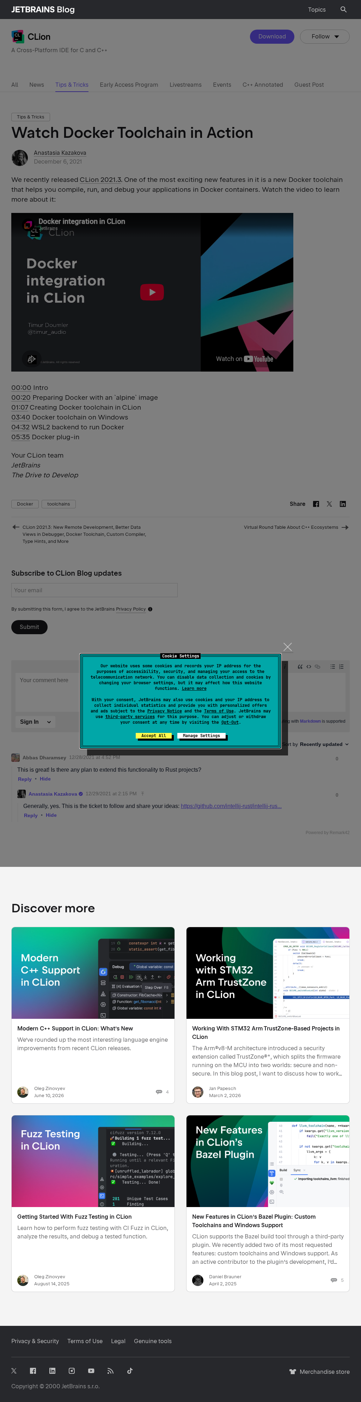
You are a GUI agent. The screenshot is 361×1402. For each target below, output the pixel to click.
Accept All (153, 736)
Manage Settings (201, 736)
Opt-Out (230, 722)
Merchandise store (323, 1375)
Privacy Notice (164, 711)
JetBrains (74, 1386)
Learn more (194, 688)
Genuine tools (153, 1341)
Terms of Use (219, 711)
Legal (118, 1341)
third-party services (130, 717)
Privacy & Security (35, 1341)
